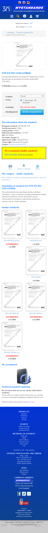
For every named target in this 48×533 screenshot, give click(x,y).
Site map (24, 508)
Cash (24, 445)
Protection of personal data (24, 516)
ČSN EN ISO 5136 (13, 154)
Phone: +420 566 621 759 (24, 457)
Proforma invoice (24, 441)
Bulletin (24, 474)
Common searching (24, 426)
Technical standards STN (24, 32)
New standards (24, 470)
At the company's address (24, 463)
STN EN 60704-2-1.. (12, 352)
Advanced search (24, 428)
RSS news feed (24, 472)
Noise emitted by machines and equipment (16, 177)
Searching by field (24, 430)
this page (31, 402)
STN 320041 (36, 277)
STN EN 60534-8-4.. (12, 241)
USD (30, 23)
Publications (24, 415)
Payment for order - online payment (24, 450)
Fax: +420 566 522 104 (24, 459)
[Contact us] (29, 493)
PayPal (24, 438)
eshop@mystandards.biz (24, 461)
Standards (24, 414)
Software (24, 417)
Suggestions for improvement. (24, 512)
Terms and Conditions (24, 514)
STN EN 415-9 (36, 241)
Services (24, 419)
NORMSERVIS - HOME (24, 510)
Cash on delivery (24, 440)
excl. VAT (29, 27)
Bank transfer (24, 443)
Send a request (32, 112)
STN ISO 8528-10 (12, 313)
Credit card (24, 436)
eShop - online (24, 455)
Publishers (10, 32)
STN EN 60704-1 (36, 313)
